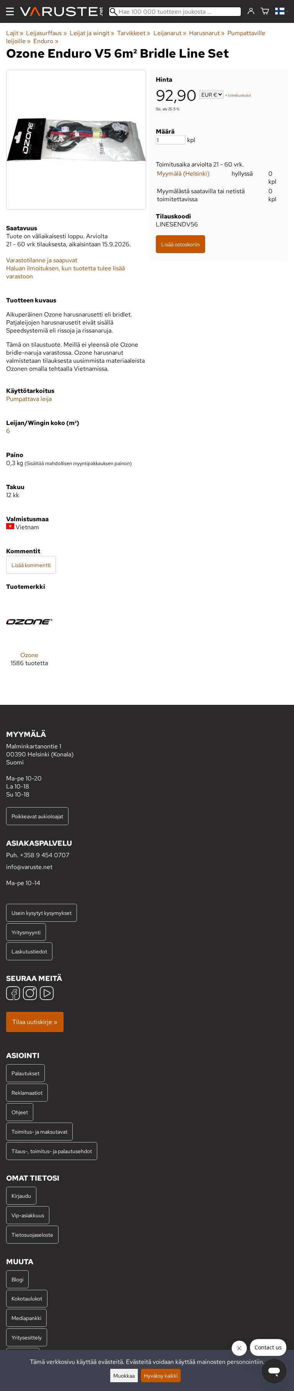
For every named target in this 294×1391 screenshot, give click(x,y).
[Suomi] (281, 11)
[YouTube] (47, 994)
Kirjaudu (21, 1195)
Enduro (45, 41)
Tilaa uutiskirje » (34, 1022)
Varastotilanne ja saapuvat (41, 260)
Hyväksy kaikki (161, 1375)
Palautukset (25, 1073)
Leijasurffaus (46, 33)
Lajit (14, 33)
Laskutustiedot (29, 951)
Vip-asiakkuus (27, 1215)
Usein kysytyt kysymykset (41, 912)
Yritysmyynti (26, 932)
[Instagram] (30, 994)
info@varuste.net (29, 867)
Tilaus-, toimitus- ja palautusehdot (51, 1151)
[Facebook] (13, 994)
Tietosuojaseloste (32, 1234)
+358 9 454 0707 (44, 855)
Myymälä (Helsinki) (183, 174)
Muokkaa (124, 1375)
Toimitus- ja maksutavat (39, 1131)
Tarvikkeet (133, 33)
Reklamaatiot (26, 1092)
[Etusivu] (64, 11)
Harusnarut (207, 33)
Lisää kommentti (31, 565)
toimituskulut (239, 95)
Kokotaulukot (26, 1298)
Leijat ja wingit (92, 33)
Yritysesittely (26, 1337)
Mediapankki (26, 1318)
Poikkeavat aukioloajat (37, 816)
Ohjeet (19, 1112)
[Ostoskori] (265, 11)
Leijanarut (170, 33)
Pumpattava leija (29, 399)
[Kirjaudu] (251, 11)
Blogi (17, 1279)
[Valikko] (10, 11)
